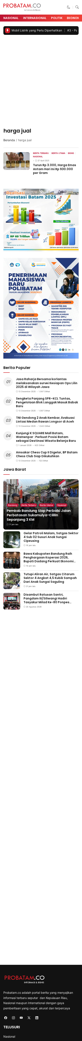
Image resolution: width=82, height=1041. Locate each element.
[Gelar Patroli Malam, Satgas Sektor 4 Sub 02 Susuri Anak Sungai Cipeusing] (11, 545)
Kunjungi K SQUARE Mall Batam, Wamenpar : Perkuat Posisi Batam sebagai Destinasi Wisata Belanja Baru (46, 437)
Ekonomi (74, 18)
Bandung (12, 505)
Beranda (9, 140)
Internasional (34, 18)
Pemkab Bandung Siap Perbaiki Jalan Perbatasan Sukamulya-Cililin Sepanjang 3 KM (39, 515)
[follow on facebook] (5, 1017)
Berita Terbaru (28, 505)
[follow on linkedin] (36, 1017)
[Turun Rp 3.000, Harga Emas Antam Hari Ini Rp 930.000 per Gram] (16, 167)
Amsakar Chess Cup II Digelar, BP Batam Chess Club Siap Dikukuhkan (47, 454)
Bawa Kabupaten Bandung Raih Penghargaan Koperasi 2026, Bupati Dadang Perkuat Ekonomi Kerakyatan (49, 559)
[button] (68, 7)
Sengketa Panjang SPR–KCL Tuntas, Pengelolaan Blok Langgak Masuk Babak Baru (47, 402)
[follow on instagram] (13, 1017)
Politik (56, 18)
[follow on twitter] (29, 1017)
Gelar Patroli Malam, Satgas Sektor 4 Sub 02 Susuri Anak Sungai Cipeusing (51, 537)
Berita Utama (46, 505)
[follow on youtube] (21, 1017)
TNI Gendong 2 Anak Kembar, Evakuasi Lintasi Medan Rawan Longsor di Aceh (45, 420)
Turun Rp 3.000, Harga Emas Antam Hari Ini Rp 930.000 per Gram (54, 169)
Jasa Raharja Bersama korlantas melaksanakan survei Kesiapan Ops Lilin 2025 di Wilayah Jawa (46, 383)
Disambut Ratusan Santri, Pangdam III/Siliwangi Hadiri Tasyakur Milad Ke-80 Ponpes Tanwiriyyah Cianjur (46, 600)
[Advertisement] (41, 82)
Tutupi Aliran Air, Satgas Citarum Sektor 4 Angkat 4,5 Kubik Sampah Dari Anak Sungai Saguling (50, 578)
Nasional (11, 18)
